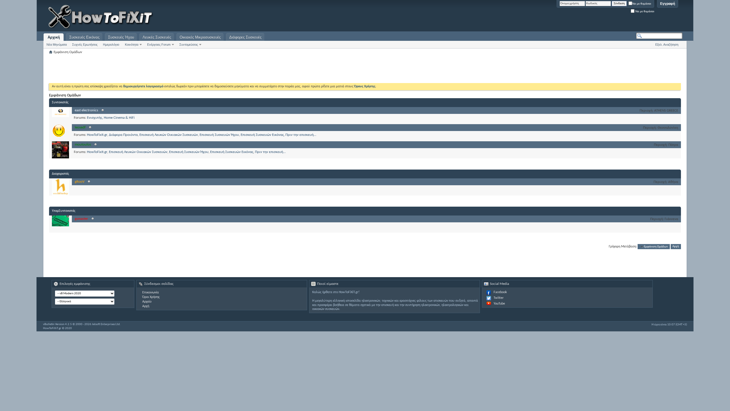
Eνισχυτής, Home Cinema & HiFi (111, 118)
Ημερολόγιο (111, 44)
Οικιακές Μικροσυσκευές (200, 37)
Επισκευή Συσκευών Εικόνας (262, 135)
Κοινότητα (131, 44)
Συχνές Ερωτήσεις (85, 44)
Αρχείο (146, 301)
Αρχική (54, 37)
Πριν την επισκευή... (300, 135)
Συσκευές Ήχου (121, 37)
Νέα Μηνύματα (56, 44)
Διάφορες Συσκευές (245, 37)
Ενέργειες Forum (159, 44)
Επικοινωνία (150, 292)
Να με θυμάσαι (641, 3)
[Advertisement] (611, 17)
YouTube (499, 303)
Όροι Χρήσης (151, 297)
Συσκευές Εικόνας (84, 37)
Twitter (499, 298)
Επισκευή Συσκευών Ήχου (219, 135)
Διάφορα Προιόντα (123, 135)
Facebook (500, 292)
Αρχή (675, 246)
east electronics (86, 110)
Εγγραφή (667, 4)
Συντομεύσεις (188, 44)
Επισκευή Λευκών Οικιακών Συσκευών (168, 135)
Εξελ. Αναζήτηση (666, 44)
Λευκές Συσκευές (157, 37)
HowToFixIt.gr (97, 135)
